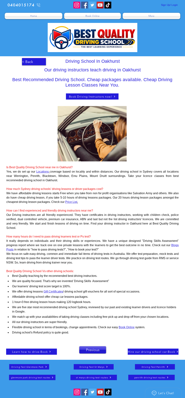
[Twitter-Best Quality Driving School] (92, 5)
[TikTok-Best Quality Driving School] (107, 5)
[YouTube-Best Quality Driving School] (100, 5)
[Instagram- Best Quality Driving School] (76, 5)
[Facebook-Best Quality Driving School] (84, 5)
